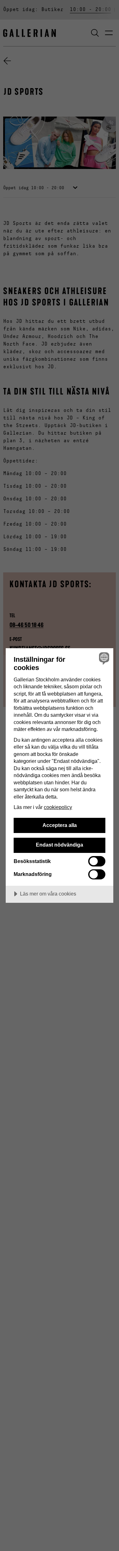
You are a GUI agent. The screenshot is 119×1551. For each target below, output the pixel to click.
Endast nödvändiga (59, 845)
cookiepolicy (58, 807)
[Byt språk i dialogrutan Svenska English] (103, 658)
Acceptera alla (60, 825)
